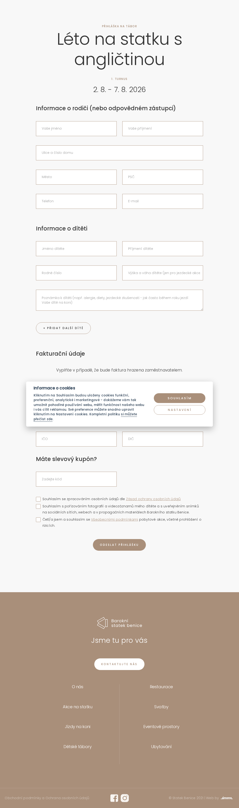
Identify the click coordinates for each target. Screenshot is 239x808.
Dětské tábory (77, 747)
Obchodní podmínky (23, 798)
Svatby (161, 707)
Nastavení (180, 410)
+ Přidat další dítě (63, 328)
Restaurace (161, 687)
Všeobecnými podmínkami (114, 519)
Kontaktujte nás (119, 664)
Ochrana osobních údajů (67, 798)
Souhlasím (180, 398)
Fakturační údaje (60, 354)
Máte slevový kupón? (66, 459)
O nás (77, 687)
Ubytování (161, 747)
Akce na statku (77, 707)
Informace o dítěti (61, 228)
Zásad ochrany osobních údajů (153, 499)
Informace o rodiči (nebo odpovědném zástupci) (106, 108)
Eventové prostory (161, 726)
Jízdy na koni (77, 726)
